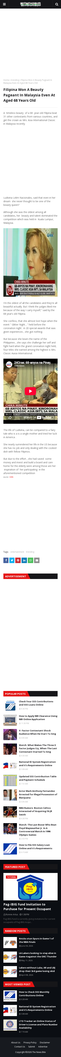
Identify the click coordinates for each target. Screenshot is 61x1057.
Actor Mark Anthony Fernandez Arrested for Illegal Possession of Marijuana (38, 794)
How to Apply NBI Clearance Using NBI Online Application (38, 717)
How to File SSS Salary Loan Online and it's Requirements (35, 846)
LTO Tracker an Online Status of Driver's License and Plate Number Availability (38, 1024)
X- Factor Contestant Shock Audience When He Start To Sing (37, 732)
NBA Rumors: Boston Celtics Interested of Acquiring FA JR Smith (35, 811)
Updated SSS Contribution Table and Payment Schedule (37, 778)
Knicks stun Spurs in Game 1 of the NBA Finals (36, 940)
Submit (31, 1046)
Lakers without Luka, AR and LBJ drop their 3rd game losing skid (37, 969)
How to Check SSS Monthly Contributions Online (34, 993)
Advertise (42, 1046)
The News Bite (39, 1052)
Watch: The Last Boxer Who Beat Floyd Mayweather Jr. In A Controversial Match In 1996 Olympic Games (37, 829)
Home (6, 80)
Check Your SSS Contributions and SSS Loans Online (36, 703)
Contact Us (19, 1046)
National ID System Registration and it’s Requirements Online (37, 763)
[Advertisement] (30, 42)
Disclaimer (45, 1042)
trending (15, 80)
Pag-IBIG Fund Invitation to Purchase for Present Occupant (27, 906)
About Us (15, 1042)
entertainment (17, 551)
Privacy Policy (30, 1042)
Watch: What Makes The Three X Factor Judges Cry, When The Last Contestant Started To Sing (38, 748)
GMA (11, 477)
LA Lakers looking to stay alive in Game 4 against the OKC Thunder (38, 955)
